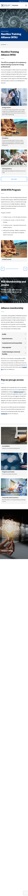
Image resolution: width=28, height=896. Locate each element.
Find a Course (14, 179)
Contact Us (4, 297)
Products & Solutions (4, 31)
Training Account (18, 392)
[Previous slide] (2, 269)
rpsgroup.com (22, 1)
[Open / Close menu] (26, 5)
